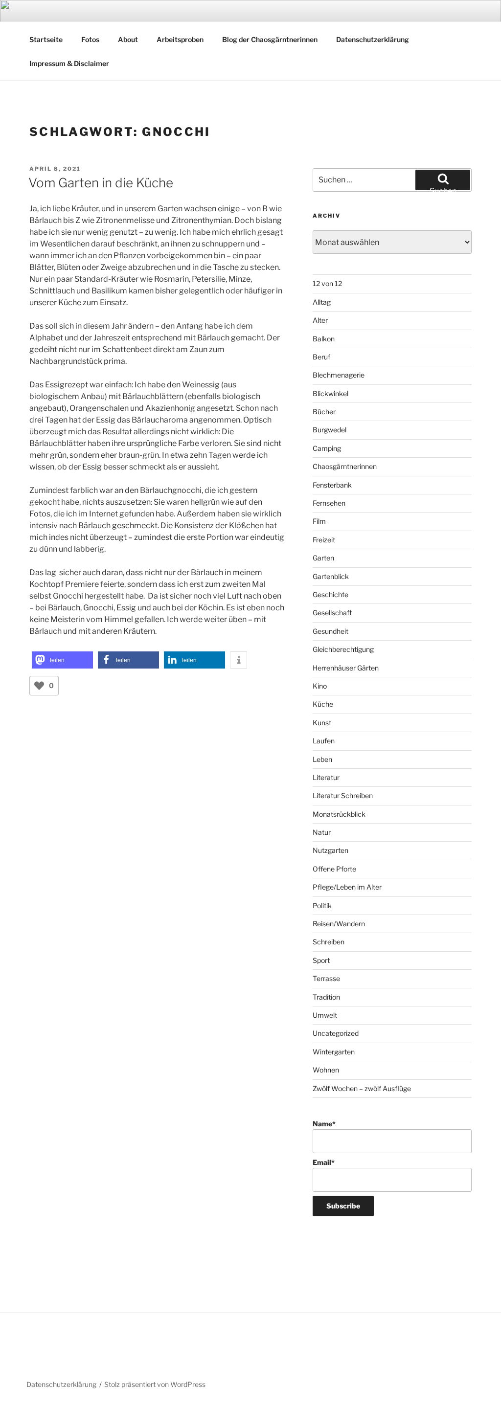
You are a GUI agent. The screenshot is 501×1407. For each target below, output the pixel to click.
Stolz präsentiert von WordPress (154, 1384)
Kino (320, 686)
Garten (323, 558)
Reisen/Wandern (339, 923)
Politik (322, 905)
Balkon (324, 339)
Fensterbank (332, 485)
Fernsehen (329, 503)
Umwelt (325, 1015)
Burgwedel (329, 429)
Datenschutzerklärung (372, 39)
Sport (321, 960)
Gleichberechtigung (343, 649)
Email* (324, 1162)
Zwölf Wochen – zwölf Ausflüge (362, 1088)
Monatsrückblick (339, 814)
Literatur (326, 777)
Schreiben (328, 942)
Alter (320, 320)
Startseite (46, 39)
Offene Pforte (334, 869)
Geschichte (330, 594)
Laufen (324, 741)
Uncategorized (336, 1033)
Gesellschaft (332, 612)
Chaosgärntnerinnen (345, 466)
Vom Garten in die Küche (100, 182)
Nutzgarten (330, 850)
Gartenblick (331, 576)
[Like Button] (39, 685)
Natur (322, 832)
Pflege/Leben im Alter (347, 887)
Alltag (322, 302)
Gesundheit (330, 631)
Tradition (326, 997)
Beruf (321, 357)
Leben (322, 759)
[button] (62, 660)
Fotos (90, 39)
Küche (323, 704)
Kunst (322, 722)
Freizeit (324, 540)
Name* (324, 1123)
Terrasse (326, 978)
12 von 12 (327, 283)
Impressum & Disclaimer (69, 63)
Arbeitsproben (180, 39)
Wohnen (326, 1070)
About (128, 39)
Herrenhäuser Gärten (346, 668)
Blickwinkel (330, 393)
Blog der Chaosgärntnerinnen (270, 39)
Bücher (324, 411)
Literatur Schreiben (343, 795)
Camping (327, 448)
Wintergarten (334, 1052)
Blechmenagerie (338, 375)
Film (319, 521)
